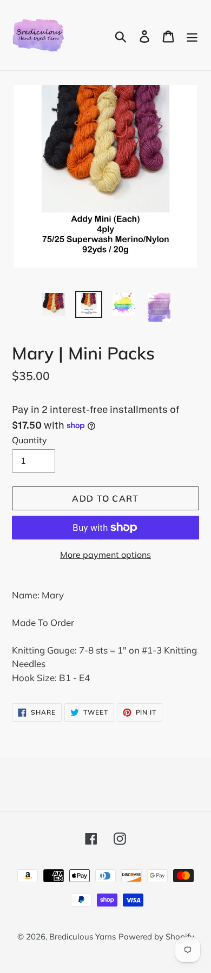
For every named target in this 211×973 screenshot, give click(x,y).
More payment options (105, 554)
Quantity (29, 440)
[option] (53, 304)
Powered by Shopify (156, 936)
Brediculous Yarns (82, 936)
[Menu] (192, 35)
